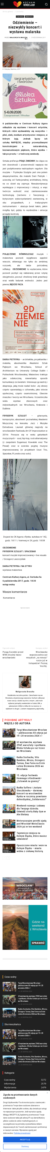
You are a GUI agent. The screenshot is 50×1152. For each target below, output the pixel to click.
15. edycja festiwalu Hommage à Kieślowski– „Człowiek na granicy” (29, 778)
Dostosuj (25, 1146)
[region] (25, 1121)
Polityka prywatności (22, 1133)
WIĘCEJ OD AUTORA (17, 723)
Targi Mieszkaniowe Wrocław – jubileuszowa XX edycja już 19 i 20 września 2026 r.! (32, 732)
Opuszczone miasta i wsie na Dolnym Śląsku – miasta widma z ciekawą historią (32, 848)
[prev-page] (4, 857)
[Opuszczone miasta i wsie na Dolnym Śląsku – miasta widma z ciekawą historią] (9, 848)
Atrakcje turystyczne (7, 838)
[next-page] (8, 857)
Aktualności (7, 736)
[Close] (47, 1092)
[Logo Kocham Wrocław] (25, 4)
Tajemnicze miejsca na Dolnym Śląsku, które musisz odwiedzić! (32, 836)
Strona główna (8, 11)
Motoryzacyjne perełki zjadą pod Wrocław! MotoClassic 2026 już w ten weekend (32, 823)
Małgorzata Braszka (18, 37)
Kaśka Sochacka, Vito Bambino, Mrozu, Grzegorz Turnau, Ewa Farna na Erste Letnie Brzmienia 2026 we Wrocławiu (31, 763)
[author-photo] (25, 688)
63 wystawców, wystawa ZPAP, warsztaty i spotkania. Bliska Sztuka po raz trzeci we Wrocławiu (32, 998)
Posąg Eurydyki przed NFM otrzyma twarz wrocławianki (13, 655)
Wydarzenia (29, 16)
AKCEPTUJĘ (25, 1140)
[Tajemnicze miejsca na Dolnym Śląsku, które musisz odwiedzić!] (9, 836)
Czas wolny (19, 11)
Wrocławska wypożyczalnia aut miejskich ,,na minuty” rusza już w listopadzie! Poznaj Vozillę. (36, 659)
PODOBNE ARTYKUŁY (18, 720)
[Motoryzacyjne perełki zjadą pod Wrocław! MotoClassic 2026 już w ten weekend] (9, 823)
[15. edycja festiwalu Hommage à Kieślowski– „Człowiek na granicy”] (9, 778)
